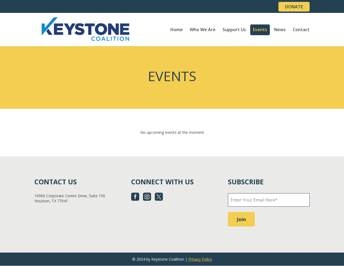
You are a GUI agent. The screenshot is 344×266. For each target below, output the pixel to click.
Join (241, 219)
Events (260, 30)
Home (176, 30)
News (280, 30)
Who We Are (203, 30)
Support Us (234, 30)
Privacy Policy (200, 259)
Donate (294, 7)
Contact (301, 30)
